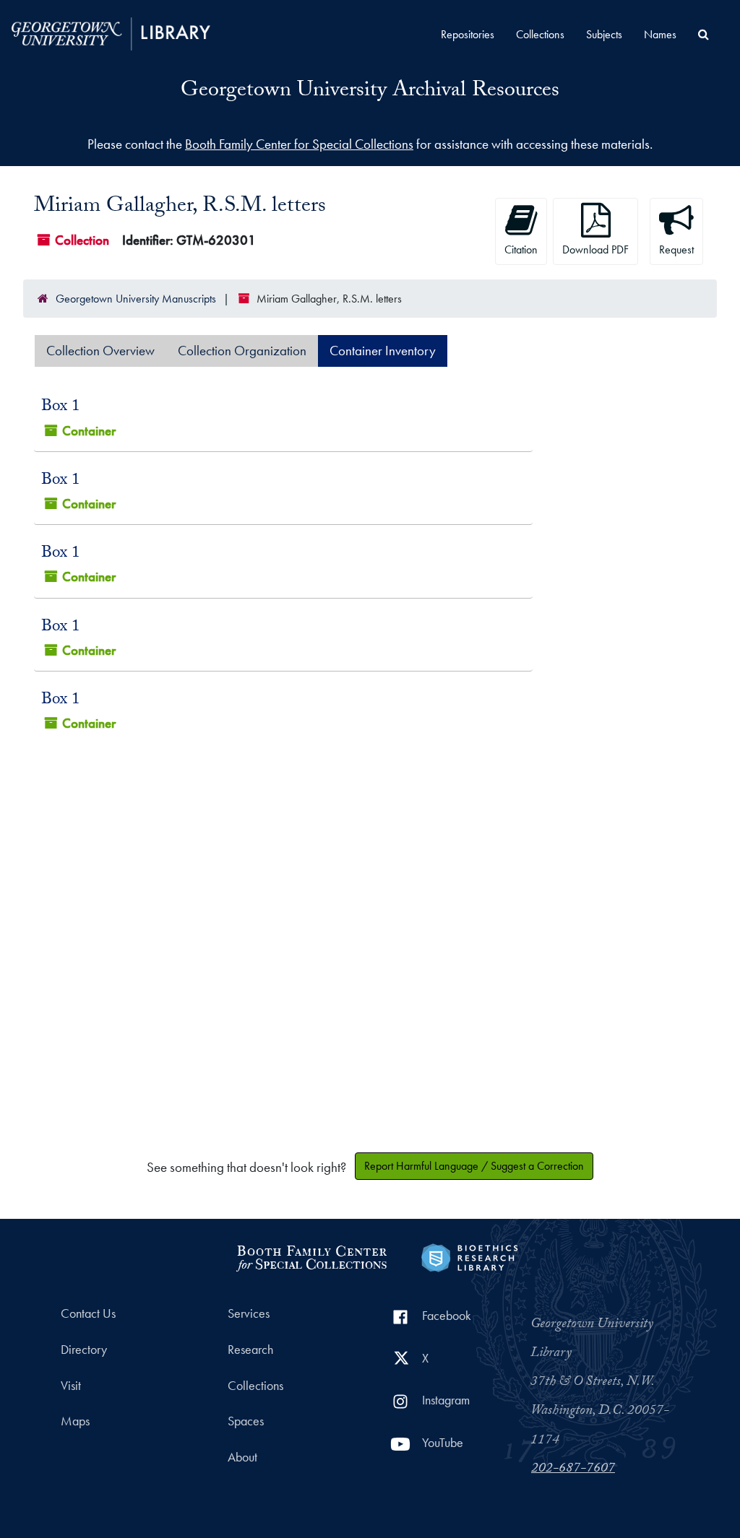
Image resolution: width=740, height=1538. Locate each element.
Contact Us (88, 1313)
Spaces (246, 1421)
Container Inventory (383, 351)
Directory (84, 1349)
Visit (71, 1386)
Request (676, 249)
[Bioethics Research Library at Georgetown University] (469, 1256)
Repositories (467, 34)
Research (250, 1349)
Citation (521, 249)
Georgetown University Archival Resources (370, 92)
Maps (75, 1421)
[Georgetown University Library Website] (111, 32)
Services (249, 1313)
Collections (540, 34)
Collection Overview (100, 351)
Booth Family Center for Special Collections (299, 144)
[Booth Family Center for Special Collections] (311, 1256)
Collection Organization (242, 351)
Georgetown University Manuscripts (136, 298)
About (242, 1457)
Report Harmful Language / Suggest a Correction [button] (474, 1165)
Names (660, 34)
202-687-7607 (573, 1469)
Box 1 (60, 407)
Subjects (604, 34)
